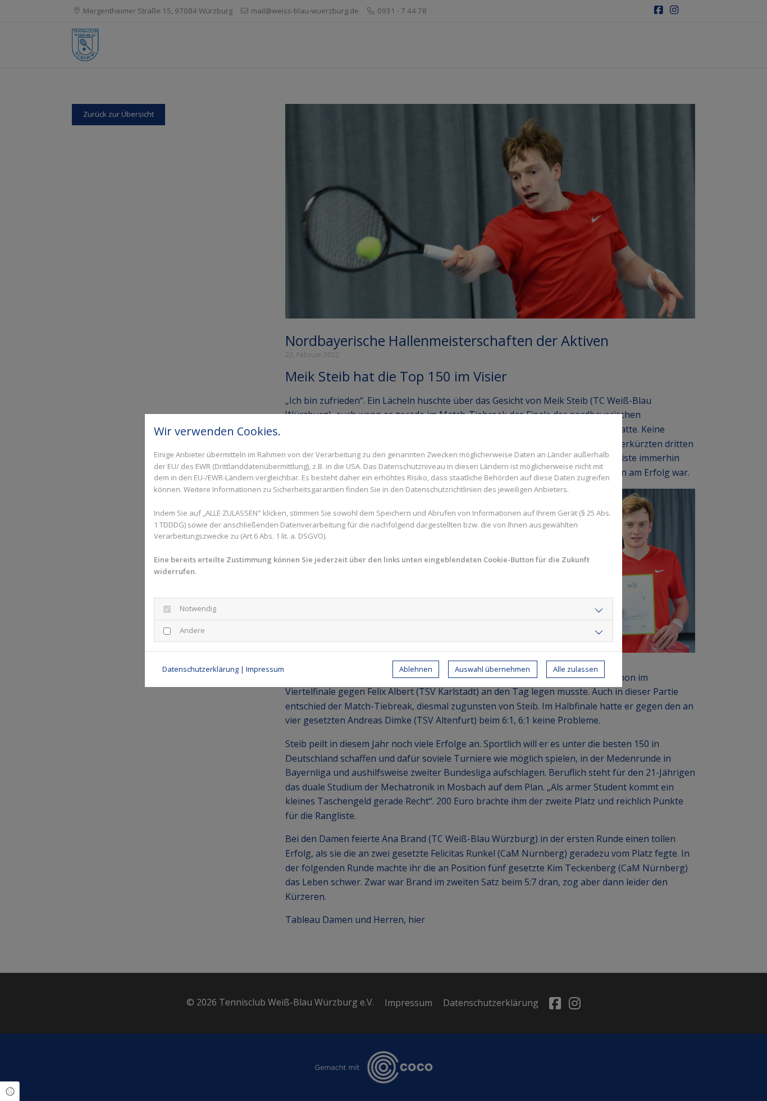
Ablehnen (415, 669)
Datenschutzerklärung (200, 669)
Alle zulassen (575, 669)
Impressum (265, 669)
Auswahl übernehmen (492, 669)
